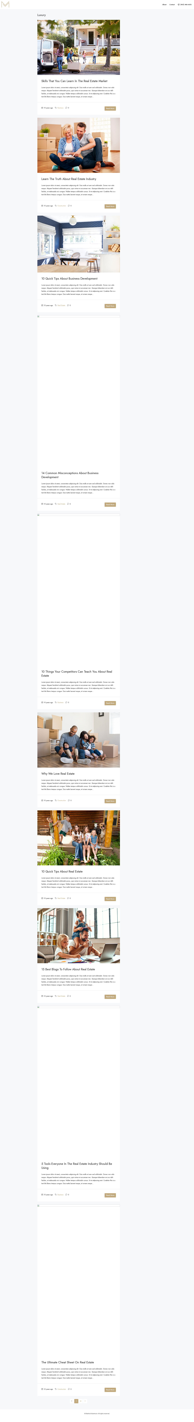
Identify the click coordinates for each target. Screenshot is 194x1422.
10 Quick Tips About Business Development (69, 278)
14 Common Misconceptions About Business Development (69, 475)
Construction (61, 206)
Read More (110, 108)
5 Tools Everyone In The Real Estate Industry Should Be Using (76, 1166)
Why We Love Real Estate (58, 773)
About (164, 4)
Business (60, 108)
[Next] (85, 1401)
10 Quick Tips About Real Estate (62, 871)
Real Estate (61, 305)
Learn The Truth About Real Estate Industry (68, 179)
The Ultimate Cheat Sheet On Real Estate (67, 1362)
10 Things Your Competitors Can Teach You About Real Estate (76, 673)
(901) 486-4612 (185, 4)
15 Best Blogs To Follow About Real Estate (68, 969)
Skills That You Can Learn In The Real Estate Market (74, 81)
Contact (172, 4)
